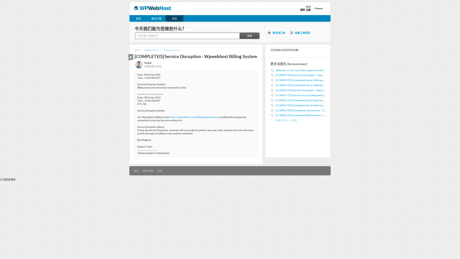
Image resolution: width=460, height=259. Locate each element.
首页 (138, 18)
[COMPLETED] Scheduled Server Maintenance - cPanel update (311, 100)
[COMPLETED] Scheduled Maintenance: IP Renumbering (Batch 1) (313, 115)
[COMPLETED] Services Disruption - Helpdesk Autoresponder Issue (314, 75)
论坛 (174, 18)
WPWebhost (151, 50)
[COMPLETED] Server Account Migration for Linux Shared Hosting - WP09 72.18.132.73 (325, 95)
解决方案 (156, 18)
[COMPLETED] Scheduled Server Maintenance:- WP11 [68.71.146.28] (315, 85)
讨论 (137, 50)
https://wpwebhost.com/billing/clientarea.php (194, 117)
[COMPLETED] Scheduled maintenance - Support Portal (307, 110)
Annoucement (172, 50)
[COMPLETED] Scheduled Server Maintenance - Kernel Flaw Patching (315, 105)
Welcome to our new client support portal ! (300, 70)
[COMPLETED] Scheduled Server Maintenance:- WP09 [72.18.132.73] (315, 80)
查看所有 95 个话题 (286, 120)
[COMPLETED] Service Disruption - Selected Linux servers (308, 90)
